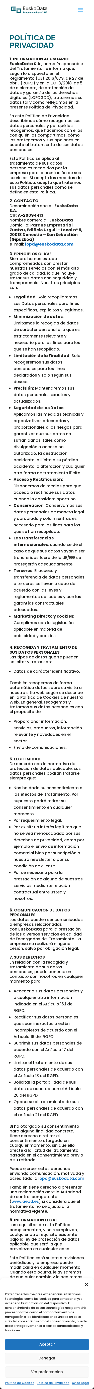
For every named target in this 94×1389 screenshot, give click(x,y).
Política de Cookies (19, 1383)
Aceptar (47, 1344)
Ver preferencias (47, 1371)
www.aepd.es (25, 1201)
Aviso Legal (80, 1383)
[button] (86, 1284)
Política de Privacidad (53, 1383)
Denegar (47, 1358)
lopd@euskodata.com (49, 244)
